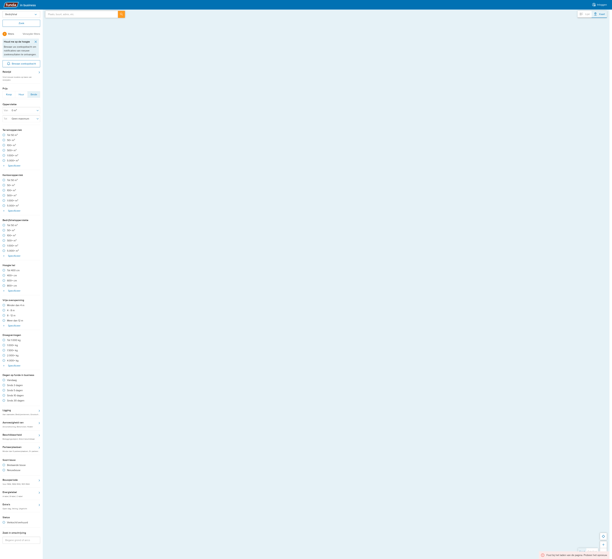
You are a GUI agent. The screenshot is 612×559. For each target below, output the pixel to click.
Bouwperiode (16, 481)
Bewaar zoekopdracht (24, 63)
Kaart (602, 14)
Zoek (21, 23)
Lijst (587, 14)
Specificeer (13, 165)
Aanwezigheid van (18, 424)
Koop (9, 95)
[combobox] (81, 14)
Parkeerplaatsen (21, 449)
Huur (21, 95)
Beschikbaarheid (19, 436)
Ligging (21, 412)
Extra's (15, 506)
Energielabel (13, 494)
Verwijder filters (31, 34)
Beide (33, 95)
